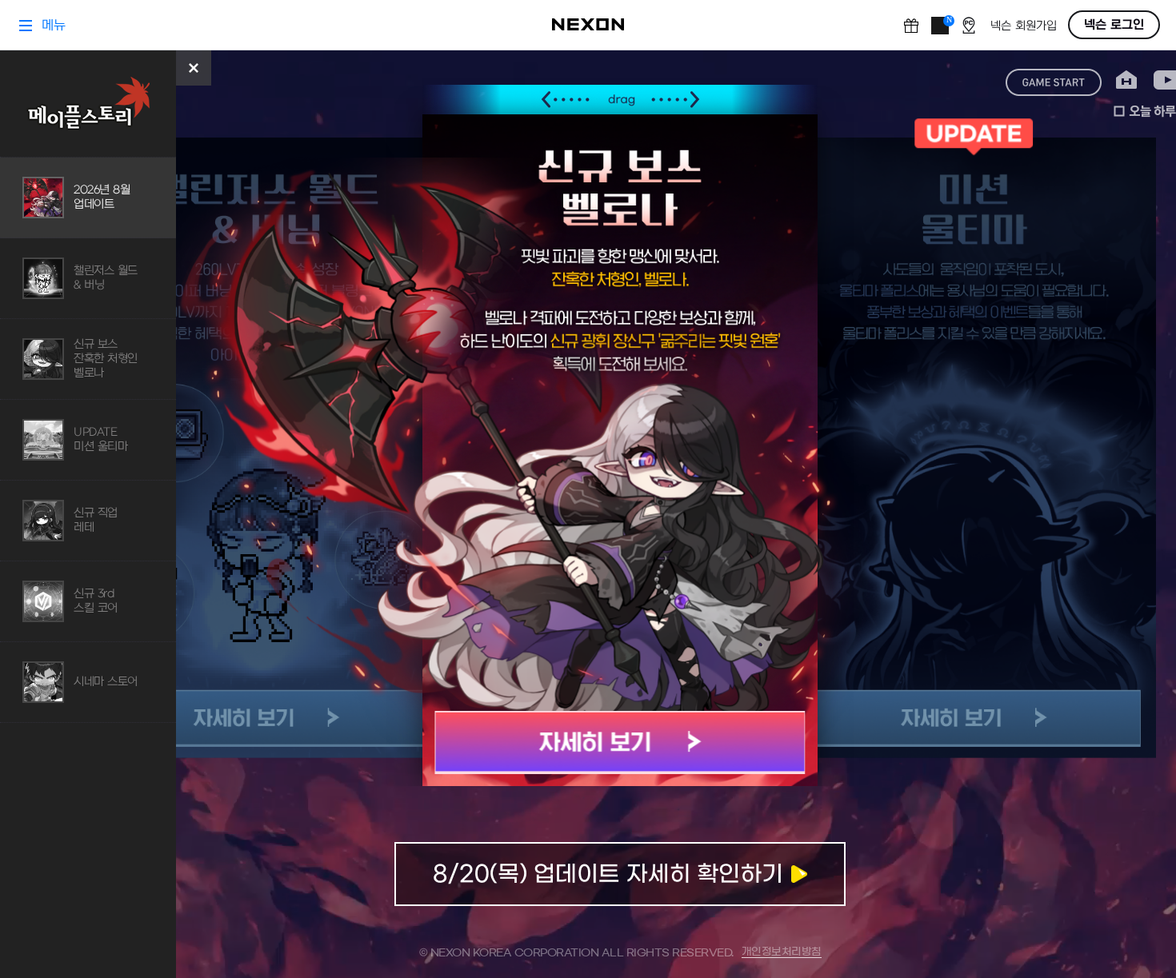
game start (1054, 82)
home (1126, 80)
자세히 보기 (620, 742)
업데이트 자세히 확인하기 (620, 874)
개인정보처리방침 (782, 952)
